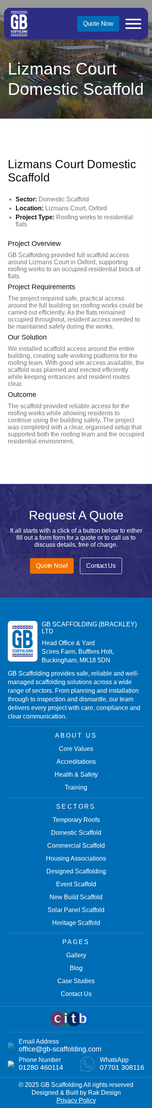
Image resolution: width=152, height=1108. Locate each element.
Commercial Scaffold (76, 845)
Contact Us (100, 565)
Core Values (76, 748)
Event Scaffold (76, 884)
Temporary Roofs (76, 819)
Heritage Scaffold (76, 922)
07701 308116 (122, 1067)
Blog (76, 968)
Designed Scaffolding (76, 871)
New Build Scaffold (76, 897)
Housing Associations (76, 858)
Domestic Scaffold (76, 832)
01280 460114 (41, 1067)
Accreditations (76, 761)
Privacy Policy (76, 1100)
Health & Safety (76, 774)
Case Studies (76, 981)
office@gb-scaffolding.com (60, 1049)
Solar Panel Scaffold (76, 910)
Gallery (76, 955)
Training (76, 787)
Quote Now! (52, 565)
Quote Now (98, 23)
